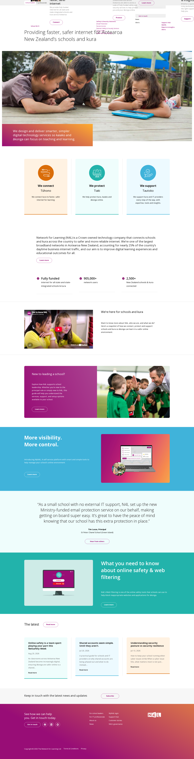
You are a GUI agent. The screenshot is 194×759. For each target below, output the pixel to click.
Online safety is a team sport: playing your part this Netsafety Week (45, 645)
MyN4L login (114, 713)
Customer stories (115, 720)
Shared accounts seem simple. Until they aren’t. (96, 644)
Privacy (83, 749)
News (91, 724)
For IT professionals (97, 717)
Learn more (44, 260)
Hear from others (97, 541)
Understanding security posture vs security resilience (147, 644)
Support (187, 19)
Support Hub (114, 717)
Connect (56, 22)
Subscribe (110, 696)
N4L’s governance (115, 724)
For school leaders (96, 713)
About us (92, 720)
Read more (50, 624)
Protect (119, 18)
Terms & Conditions (71, 749)
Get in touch (32, 724)
